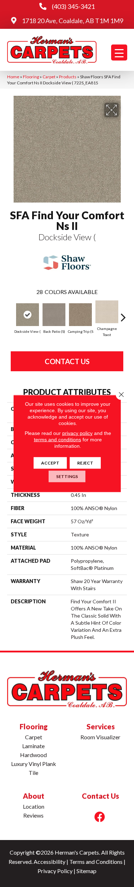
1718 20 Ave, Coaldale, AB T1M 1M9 (72, 21)
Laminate (33, 745)
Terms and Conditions (96, 861)
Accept (50, 463)
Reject (85, 463)
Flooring (31, 76)
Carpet (49, 76)
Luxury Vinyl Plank (33, 763)
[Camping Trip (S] (80, 314)
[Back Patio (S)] (54, 314)
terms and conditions (57, 439)
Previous (10, 313)
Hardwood (33, 754)
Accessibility (49, 861)
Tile (33, 772)
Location (33, 806)
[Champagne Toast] (107, 312)
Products (67, 76)
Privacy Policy (55, 870)
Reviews (33, 815)
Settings (67, 476)
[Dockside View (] (27, 314)
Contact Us (67, 361)
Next (123, 313)
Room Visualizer (100, 737)
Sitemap (86, 870)
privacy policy (77, 433)
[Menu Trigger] (119, 52)
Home (13, 76)
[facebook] (99, 816)
